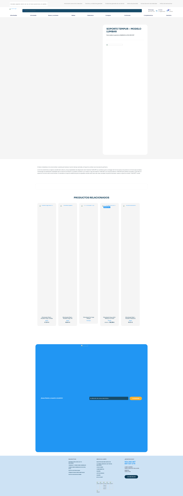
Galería (98, 471)
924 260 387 (130, 462)
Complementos (100, 469)
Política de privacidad (74, 470)
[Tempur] (114, 97)
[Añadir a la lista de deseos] (52, 213)
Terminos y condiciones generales (77, 465)
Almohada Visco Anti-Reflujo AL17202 (109, 318)
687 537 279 (130, 464)
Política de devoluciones (75, 474)
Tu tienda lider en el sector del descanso (104, 464)
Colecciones (100, 467)
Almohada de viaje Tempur (88, 318)
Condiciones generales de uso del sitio (77, 468)
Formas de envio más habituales (77, 472)
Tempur (88, 320)
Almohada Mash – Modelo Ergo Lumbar (47, 318)
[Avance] (52, 216)
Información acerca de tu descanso (75, 462)
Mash (46, 320)
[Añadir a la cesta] (52, 207)
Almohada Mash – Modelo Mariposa (130, 318)
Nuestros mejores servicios (104, 461)
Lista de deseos (100, 473)
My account (100, 477)
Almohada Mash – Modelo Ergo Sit (68, 318)
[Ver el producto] (52, 210)
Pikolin (109, 320)
